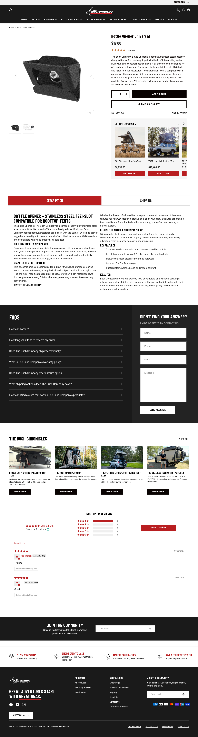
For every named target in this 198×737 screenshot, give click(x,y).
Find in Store (179, 113)
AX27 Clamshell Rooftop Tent (128, 161)
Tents (33, 19)
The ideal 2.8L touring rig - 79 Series (165, 472)
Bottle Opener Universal (26, 27)
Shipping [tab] (146, 200)
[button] (188, 10)
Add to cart (159, 94)
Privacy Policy (183, 726)
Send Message (158, 410)
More (171, 19)
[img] (21, 551)
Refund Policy (167, 726)
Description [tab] (55, 200)
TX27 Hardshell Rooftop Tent (161, 161)
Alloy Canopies (70, 19)
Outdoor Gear (94, 19)
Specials (159, 19)
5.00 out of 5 (46, 526)
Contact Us (115, 702)
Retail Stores (80, 692)
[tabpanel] (99, 252)
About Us (114, 697)
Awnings (49, 19)
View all (184, 438)
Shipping (113, 692)
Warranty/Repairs (83, 687)
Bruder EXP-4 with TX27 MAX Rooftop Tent (27, 474)
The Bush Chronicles (119, 706)
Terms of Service (134, 726)
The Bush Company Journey (68, 472)
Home (24, 19)
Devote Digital (64, 726)
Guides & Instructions (119, 687)
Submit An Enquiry (149, 104)
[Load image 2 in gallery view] (28, 128)
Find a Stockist (142, 19)
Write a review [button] (158, 527)
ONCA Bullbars (117, 19)
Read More (130, 84)
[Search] (9, 8)
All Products (80, 683)
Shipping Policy (152, 726)
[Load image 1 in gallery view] (15, 128)
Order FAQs (115, 683)
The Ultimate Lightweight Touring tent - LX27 (121, 474)
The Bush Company (23, 726)
